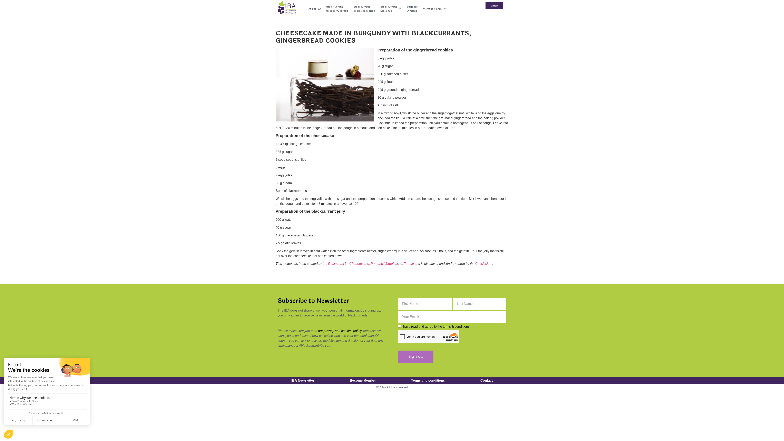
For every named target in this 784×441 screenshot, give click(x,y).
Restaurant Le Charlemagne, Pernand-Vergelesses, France (370, 264)
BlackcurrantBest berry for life (337, 9)
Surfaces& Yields (412, 9)
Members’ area (432, 9)
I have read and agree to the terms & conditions (436, 326)
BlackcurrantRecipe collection (364, 9)
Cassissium (483, 264)
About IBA (314, 9)
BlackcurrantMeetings (388, 9)
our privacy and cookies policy (340, 331)
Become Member (363, 380)
